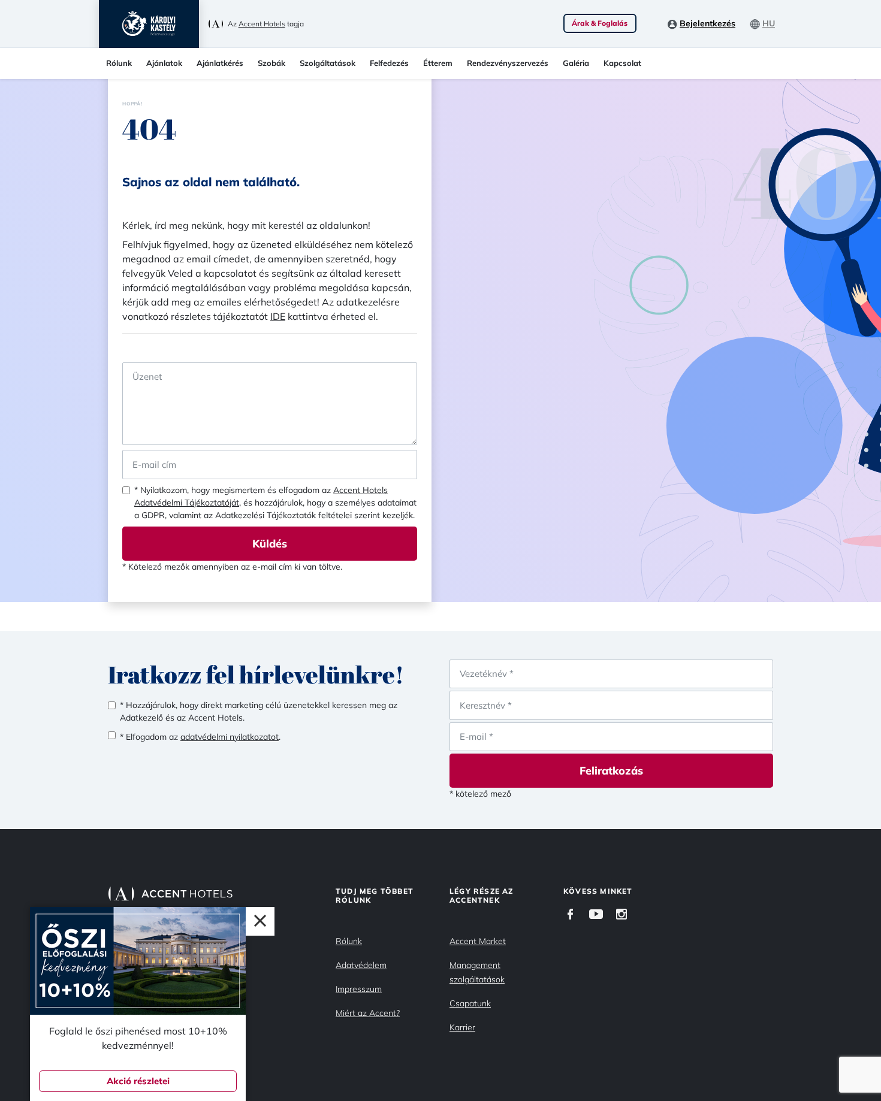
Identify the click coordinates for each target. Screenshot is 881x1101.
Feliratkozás (611, 771)
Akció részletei (138, 1081)
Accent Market (477, 941)
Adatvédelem (361, 965)
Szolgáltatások (327, 63)
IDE (277, 316)
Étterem (437, 63)
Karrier (462, 1027)
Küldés (269, 543)
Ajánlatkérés (220, 63)
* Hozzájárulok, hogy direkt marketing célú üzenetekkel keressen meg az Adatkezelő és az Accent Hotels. (258, 711)
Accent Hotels (262, 23)
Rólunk (119, 63)
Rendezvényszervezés (507, 63)
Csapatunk (470, 1003)
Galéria (576, 63)
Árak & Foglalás (599, 23)
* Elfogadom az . (200, 736)
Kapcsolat (622, 63)
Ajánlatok (164, 63)
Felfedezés (389, 63)
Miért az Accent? (368, 1013)
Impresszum (359, 989)
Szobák (271, 63)
